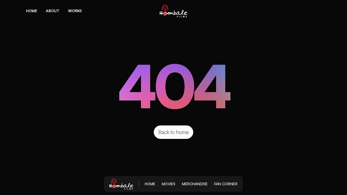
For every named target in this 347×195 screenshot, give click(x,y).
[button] (31, 11)
